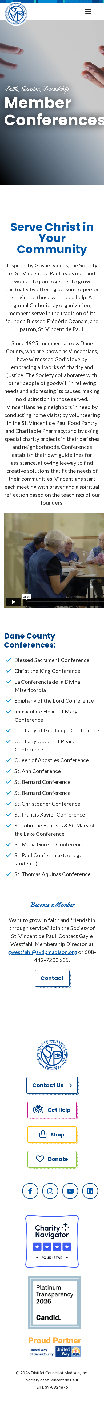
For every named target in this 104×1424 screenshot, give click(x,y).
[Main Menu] (89, 11)
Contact (52, 978)
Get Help (59, 1110)
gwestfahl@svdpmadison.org (42, 952)
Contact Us (47, 1085)
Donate (58, 1159)
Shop (57, 1134)
